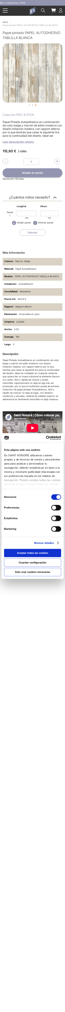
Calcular (32, 232)
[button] (29, 105)
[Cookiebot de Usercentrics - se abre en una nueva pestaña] (46, 438)
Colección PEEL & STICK (18, 114)
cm (26, 217)
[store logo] (32, 10)
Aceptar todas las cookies (32, 552)
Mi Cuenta (60, 10)
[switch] (56, 508)
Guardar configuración (32, 562)
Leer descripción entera (18, 142)
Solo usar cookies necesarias (32, 571)
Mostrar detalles (44, 542)
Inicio (5, 22)
